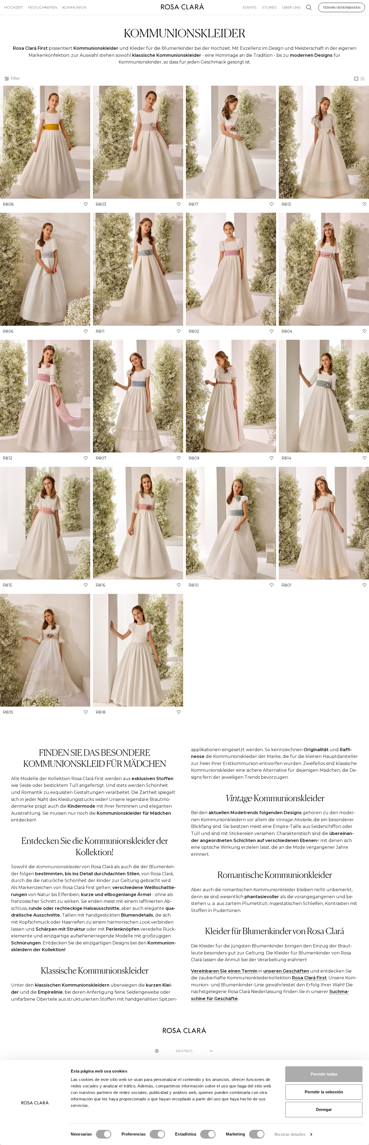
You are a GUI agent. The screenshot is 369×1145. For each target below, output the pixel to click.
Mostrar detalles (290, 1134)
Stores (269, 7)
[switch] (157, 1134)
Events (250, 7)
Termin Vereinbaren (341, 7)
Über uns (291, 7)
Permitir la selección (324, 1092)
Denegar (324, 1109)
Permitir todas (324, 1074)
